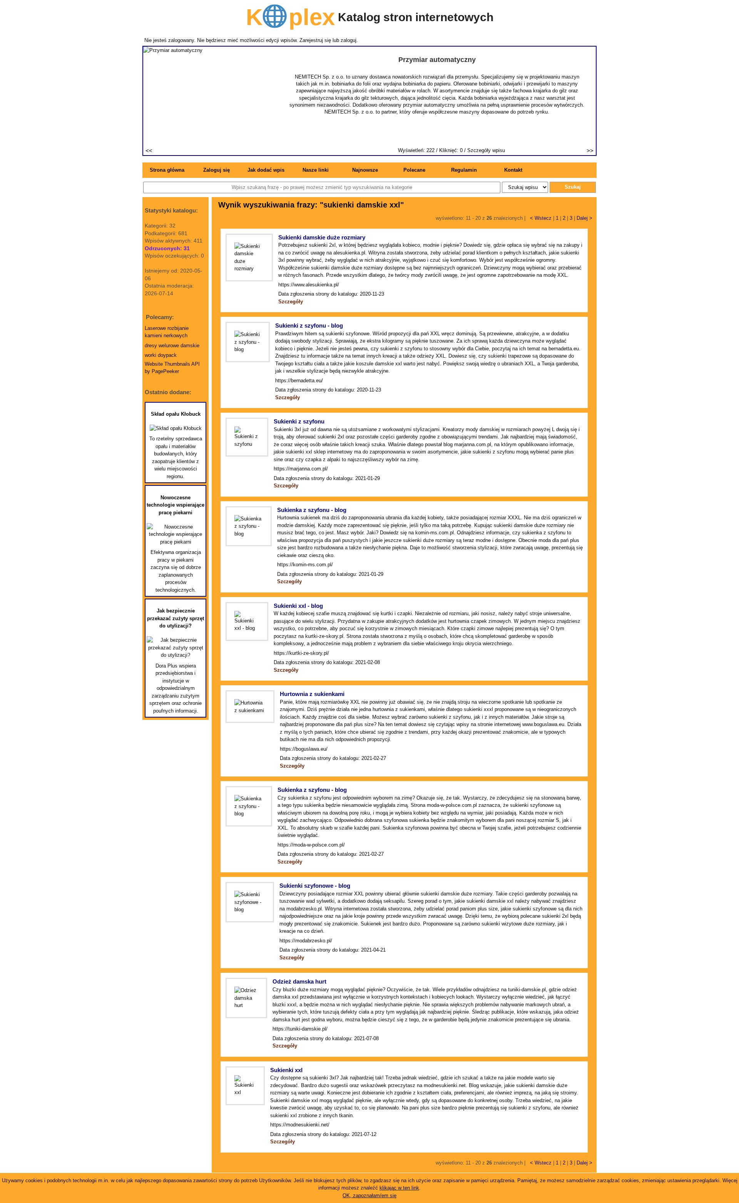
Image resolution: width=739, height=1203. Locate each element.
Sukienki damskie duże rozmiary (321, 237)
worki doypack (161, 355)
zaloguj (348, 40)
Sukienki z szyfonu (299, 421)
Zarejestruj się (315, 40)
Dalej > (584, 218)
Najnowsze (365, 170)
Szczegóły (290, 302)
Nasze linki (316, 170)
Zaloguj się (216, 170)
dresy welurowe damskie (172, 345)
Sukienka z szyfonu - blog (311, 510)
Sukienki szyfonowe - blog (314, 885)
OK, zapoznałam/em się (369, 1195)
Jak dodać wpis (265, 170)
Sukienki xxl (286, 1070)
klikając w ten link (399, 1188)
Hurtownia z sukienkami (312, 694)
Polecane (414, 170)
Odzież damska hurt (299, 981)
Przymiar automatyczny (437, 60)
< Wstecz (541, 218)
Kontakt (513, 170)
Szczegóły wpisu (486, 150)
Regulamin (464, 170)
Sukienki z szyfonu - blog (309, 325)
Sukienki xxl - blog (298, 605)
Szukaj (573, 187)
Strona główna (167, 170)
